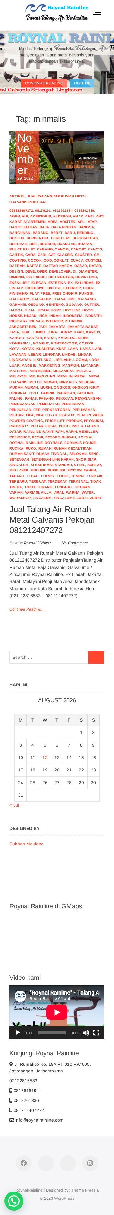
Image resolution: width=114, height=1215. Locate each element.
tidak (95, 481)
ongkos (62, 387)
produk (74, 421)
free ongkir (64, 293)
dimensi (17, 277)
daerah (17, 266)
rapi (59, 431)
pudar (37, 426)
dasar (80, 266)
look (94, 360)
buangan (66, 244)
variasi (32, 492)
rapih (71, 431)
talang (17, 476)
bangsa (86, 227)
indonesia (73, 315)
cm (96, 255)
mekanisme (40, 371)
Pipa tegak (46, 415)
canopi (62, 249)
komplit (41, 343)
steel (79, 465)
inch (43, 315)
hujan (30, 315)
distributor (60, 277)
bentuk (17, 238)
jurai (53, 332)
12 (45, 757)
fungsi (86, 293)
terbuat (37, 481)
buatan (85, 244)
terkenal (78, 481)
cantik (16, 255)
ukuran (82, 487)
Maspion (70, 365)
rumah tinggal (51, 454)
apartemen (34, 222)
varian (16, 492)
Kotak (28, 348)
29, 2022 (25, 156)
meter (35, 382)
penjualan (20, 409)
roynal (85, 437)
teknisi (47, 476)
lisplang (42, 360)
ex (70, 282)
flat (34, 293)
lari (96, 348)
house (16, 315)
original (19, 393)
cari (42, 255)
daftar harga (57, 266)
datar (95, 266)
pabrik (47, 393)
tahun (90, 470)
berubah (18, 244)
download (86, 277)
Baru (70, 233)
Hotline (82, 83)
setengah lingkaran (52, 459)
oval (34, 393)
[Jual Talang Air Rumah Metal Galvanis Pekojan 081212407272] (57, 157)
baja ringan (63, 227)
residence (20, 437)
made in (29, 365)
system (74, 470)
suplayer (19, 470)
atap (92, 222)
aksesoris (40, 216)
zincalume (64, 498)
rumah (45, 448)
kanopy (17, 338)
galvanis (87, 299)
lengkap (51, 354)
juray (66, 332)
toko (29, 487)
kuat (61, 348)
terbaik (95, 476)
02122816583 (23, 1080)
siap (92, 459)
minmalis (68, 382)
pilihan (17, 415)
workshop (20, 498)
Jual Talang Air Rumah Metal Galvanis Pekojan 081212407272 (52, 519)
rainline (32, 431)
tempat (78, 476)
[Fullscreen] (96, 1033)
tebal (33, 476)
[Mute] (86, 1033)
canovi (95, 249)
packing (85, 393)
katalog (67, 338)
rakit (47, 431)
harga (16, 310)
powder (95, 415)
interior (54, 321)
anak (78, 216)
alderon (62, 216)
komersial (20, 343)
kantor (34, 338)
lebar (34, 354)
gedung (36, 304)
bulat (15, 249)
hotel (88, 310)
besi (33, 244)
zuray (96, 498)
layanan (18, 354)
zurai (82, 498)
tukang (45, 487)
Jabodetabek (23, 327)
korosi (86, 343)
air (25, 216)
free (45, 293)
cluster (83, 255)
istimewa (74, 321)
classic (65, 255)
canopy (78, 249)
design (16, 271)
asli (82, 222)
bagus (16, 227)
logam (80, 360)
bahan (30, 227)
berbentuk (38, 238)
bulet (29, 249)
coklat (61, 260)
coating (18, 260)
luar (15, 365)
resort (52, 437)
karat (50, 338)
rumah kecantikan (73, 448)
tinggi (16, 487)
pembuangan (22, 404)
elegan (38, 282)
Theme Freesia (85, 1190)
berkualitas (85, 238)
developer (36, 271)
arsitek (67, 222)
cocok (35, 260)
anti (89, 216)
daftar (34, 266)
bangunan (20, 233)
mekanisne (63, 371)
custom (93, 260)
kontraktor (64, 343)
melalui (84, 371)
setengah (19, 459)
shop (81, 459)
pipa (30, 415)
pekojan (64, 398)
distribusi (36, 277)
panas (31, 398)
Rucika (16, 448)
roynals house (80, 442)
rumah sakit (22, 454)
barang (40, 233)
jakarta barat (83, 327)
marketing (49, 365)
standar (63, 465)
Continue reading (44, 83)
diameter (88, 271)
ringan (69, 437)
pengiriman (73, 404)
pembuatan (48, 404)
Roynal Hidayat (36, 543)
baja (44, 227)
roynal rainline (26, 442)
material (19, 371)
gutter (91, 304)
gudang (74, 304)
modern (87, 382)
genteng (55, 304)
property (19, 426)
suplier (38, 470)
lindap (84, 354)
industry (19, 321)
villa (46, 492)
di (74, 271)
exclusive (35, 288)
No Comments (74, 543)
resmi (37, 437)
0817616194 (63, 210)
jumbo (38, 332)
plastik (66, 415)
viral (59, 492)
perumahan (84, 409)
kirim (83, 338)
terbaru (18, 481)
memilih (64, 376)
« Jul (14, 805)
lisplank (63, 360)
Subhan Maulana (27, 843)
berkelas (61, 238)
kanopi (93, 332)
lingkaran (20, 360)
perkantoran (56, 409)
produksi (93, 421)
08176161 (43, 210)
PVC (75, 426)
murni (46, 387)
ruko (31, 448)
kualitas (45, 348)
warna (72, 492)
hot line (71, 310)
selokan (78, 454)
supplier (57, 470)
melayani (19, 376)
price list (54, 421)
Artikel (17, 196)
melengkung (42, 376)
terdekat (57, 481)
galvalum (42, 299)
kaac (79, 332)
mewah (50, 382)
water (88, 492)
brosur (47, 244)
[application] (57, 1012)
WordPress (64, 1198)
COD (48, 260)
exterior (72, 288)
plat (81, 415)
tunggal (63, 487)
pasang (46, 398)
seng (94, 454)
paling (16, 398)
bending (85, 233)
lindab (69, 354)
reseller (88, 431)
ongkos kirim (85, 387)
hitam (43, 310)
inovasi (36, 321)
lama (73, 348)
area (53, 222)
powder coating (26, 421)
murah (31, 387)
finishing (19, 293)
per (37, 409)
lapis (85, 348)
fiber (88, 288)
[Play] (18, 1033)
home (56, 310)
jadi (43, 327)
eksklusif (19, 282)
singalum (19, 465)
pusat (51, 426)
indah (55, 315)
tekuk (63, 476)
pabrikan (66, 393)
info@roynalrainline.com (39, 1120)
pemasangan (88, 398)
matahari (90, 365)
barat (57, 233)
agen (15, 216)
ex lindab (84, 282)
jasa (14, 332)
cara (30, 255)
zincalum (42, 498)
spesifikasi (42, 465)
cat (51, 255)
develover (60, 271)
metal (80, 376)
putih (64, 426)
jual (25, 332)
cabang (45, 249)
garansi (18, 304)
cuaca (77, 260)
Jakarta (57, 327)
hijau (30, 310)
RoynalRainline (28, 1190)
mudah (16, 387)
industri (93, 315)
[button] (13, 1201)
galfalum (20, 299)
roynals (53, 442)
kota (15, 348)
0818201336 (84, 210)
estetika (57, 282)
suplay (94, 465)
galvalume (65, 299)
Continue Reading (25, 609)
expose (54, 288)
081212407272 (21, 210)
